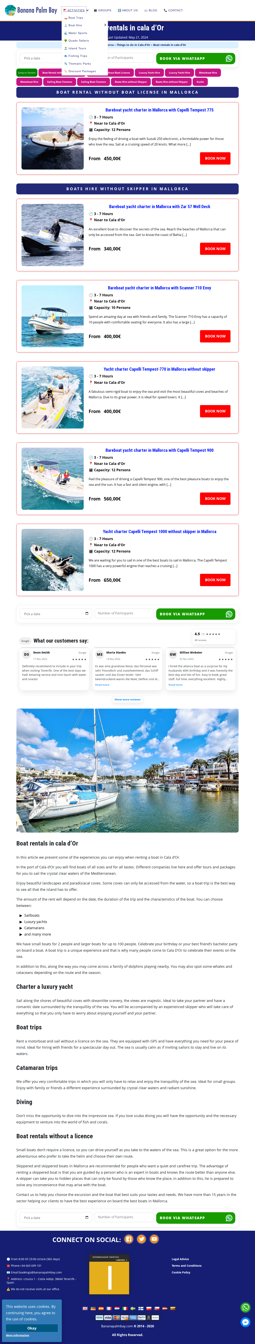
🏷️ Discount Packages (80, 71)
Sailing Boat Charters (59, 81)
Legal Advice (180, 1259)
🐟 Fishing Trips (75, 55)
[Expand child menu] (104, 24)
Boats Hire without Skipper (131, 81)
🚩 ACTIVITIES (74, 10)
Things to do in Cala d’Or (133, 45)
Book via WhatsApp (182, 58)
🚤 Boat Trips (73, 17)
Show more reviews (128, 699)
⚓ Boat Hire (73, 25)
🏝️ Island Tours (75, 48)
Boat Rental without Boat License (110, 72)
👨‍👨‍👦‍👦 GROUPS (102, 10)
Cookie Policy (181, 1272)
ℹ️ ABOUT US (128, 10)
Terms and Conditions (187, 1265)
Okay (31, 1328)
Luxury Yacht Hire (149, 72)
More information (17, 1335)
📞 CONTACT (173, 10)
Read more (102, 685)
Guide (200, 81)
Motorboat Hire (208, 72)
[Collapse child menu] (87, 10)
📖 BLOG (150, 10)
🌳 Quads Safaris (76, 40)
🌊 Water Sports (75, 33)
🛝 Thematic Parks (77, 63)
